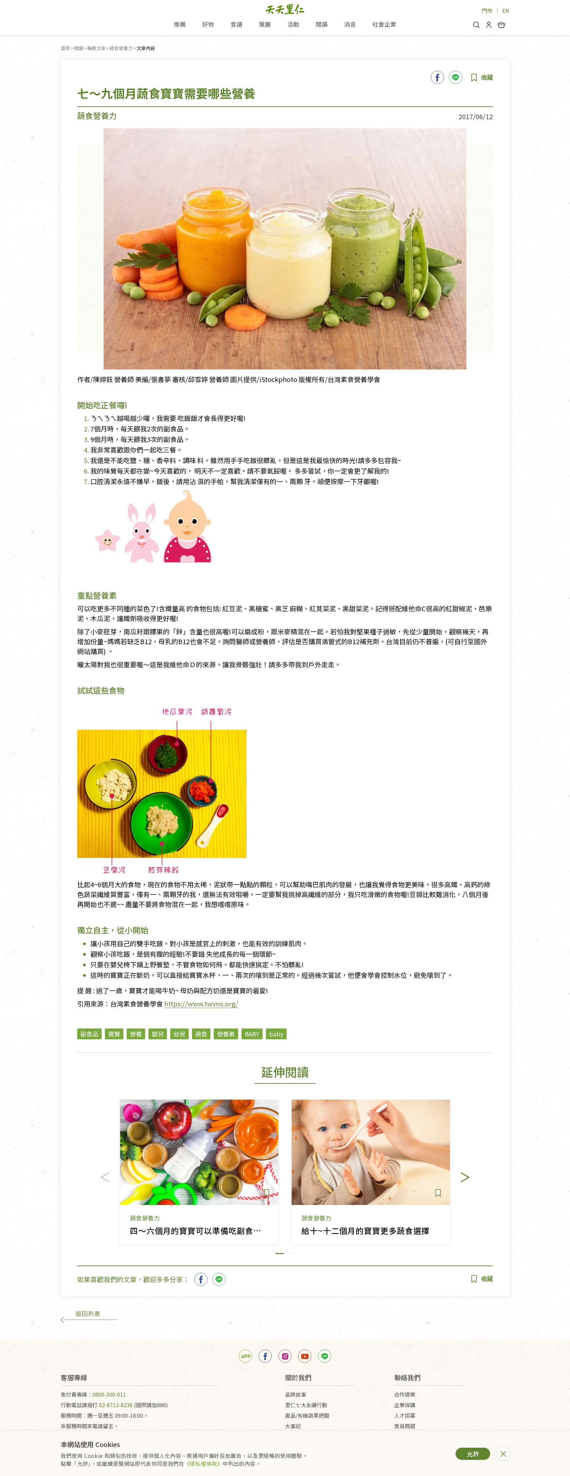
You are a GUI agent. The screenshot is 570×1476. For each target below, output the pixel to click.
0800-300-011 (109, 1394)
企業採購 (404, 1405)
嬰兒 (158, 1033)
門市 (487, 10)
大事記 (293, 1426)
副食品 (89, 1033)
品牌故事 (295, 1394)
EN (505, 10)
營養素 (226, 1033)
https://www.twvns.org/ (201, 1003)
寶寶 (114, 1033)
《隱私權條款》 (203, 1463)
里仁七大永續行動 (306, 1405)
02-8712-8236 (116, 1405)
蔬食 (201, 1033)
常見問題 (404, 1426)
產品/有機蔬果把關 (307, 1415)
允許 (473, 1453)
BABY (252, 1033)
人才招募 (404, 1415)
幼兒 (179, 1033)
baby (276, 1033)
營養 (136, 1033)
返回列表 (88, 1313)
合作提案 (404, 1394)
